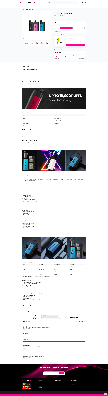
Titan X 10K (56, 11)
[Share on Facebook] (57, 34)
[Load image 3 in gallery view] (36, 43)
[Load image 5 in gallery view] (47, 43)
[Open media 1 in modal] (36, 25)
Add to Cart (75, 45)
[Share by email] (63, 34)
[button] (25, 6)
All (24, 321)
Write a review (74, 317)
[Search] (77, 2)
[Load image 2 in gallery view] (31, 43)
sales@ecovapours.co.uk (75, 382)
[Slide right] (50, 43)
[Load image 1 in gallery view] (26, 43)
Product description (26, 66)
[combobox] (62, 2)
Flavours (56, 22)
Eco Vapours (56, 136)
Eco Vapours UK (29, 77)
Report (28, 329)
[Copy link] (65, 34)
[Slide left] (17, 7)
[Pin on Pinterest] (61, 34)
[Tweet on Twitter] (59, 34)
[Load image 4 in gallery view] (41, 43)
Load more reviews (54, 362)
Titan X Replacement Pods (70, 38)
